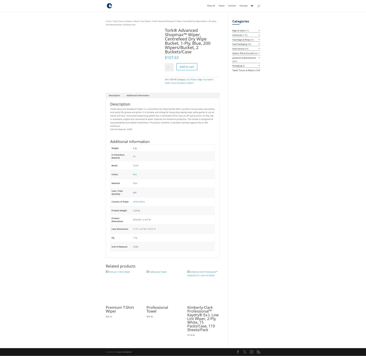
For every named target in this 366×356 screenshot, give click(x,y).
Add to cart (187, 67)
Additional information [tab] (138, 95)
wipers (190, 82)
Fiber (135, 183)
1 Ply (135, 237)
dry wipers (208, 79)
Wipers (137, 21)
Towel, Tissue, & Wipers (122, 21)
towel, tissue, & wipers (175, 82)
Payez (221, 6)
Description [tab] (114, 95)
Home (108, 21)
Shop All (211, 6)
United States (139, 201)
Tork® (136, 165)
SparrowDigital (124, 352)
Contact (232, 6)
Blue (135, 174)
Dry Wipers (145, 21)
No (134, 156)
